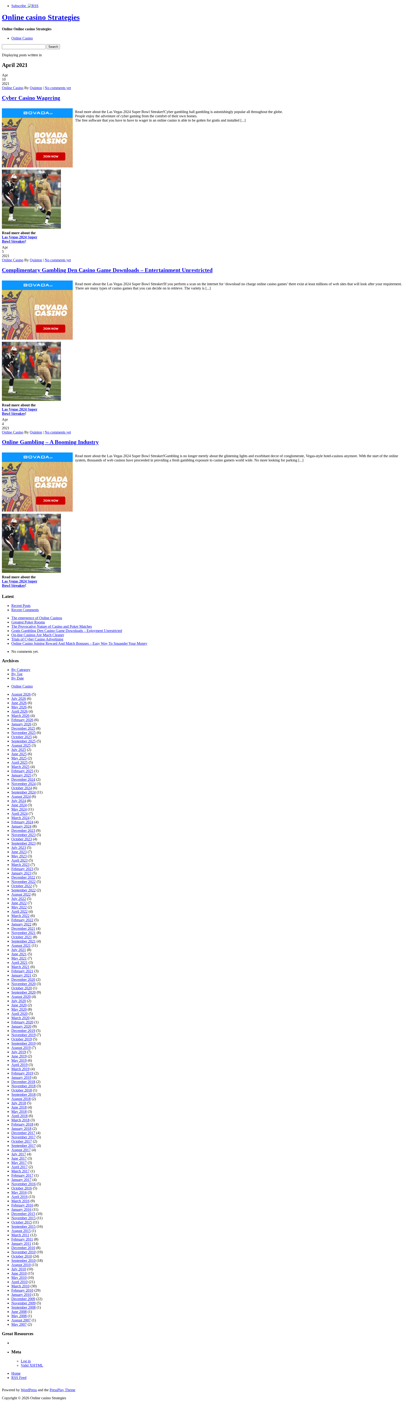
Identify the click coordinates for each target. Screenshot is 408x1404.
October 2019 (21, 1039)
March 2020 (20, 1018)
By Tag (16, 674)
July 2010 (18, 1269)
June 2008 (19, 1312)
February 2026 (22, 720)
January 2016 (21, 1209)
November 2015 (23, 1218)
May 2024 (19, 809)
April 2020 (19, 1014)
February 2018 (22, 1124)
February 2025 (22, 771)
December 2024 (23, 779)
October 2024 (21, 788)
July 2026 (18, 699)
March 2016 (20, 1201)
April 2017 (19, 1167)
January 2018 (21, 1129)
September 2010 (23, 1261)
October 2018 (21, 1090)
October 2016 (21, 1188)
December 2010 (23, 1248)
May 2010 (19, 1278)
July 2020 (18, 1001)
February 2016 (22, 1205)
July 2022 (18, 899)
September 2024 (23, 792)
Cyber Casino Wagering (31, 98)
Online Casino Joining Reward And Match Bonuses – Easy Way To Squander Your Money (79, 643)
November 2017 (23, 1137)
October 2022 (21, 886)
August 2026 (21, 694)
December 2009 (23, 1299)
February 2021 (22, 971)
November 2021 (23, 933)
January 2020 (21, 1026)
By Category (20, 670)
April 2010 (19, 1282)
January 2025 (21, 775)
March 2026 (20, 716)
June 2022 (19, 903)
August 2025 (21, 745)
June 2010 (19, 1273)
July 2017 (18, 1154)
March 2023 (20, 865)
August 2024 (21, 796)
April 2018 (19, 1116)
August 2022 (21, 894)
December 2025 (23, 728)
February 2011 (22, 1239)
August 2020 (21, 997)
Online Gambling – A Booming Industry (50, 442)
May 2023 (19, 856)
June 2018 (19, 1107)
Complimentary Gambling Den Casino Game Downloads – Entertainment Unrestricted (107, 270)
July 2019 (18, 1052)
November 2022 (23, 882)
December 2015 (23, 1214)
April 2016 (19, 1197)
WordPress (29, 1390)
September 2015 (23, 1226)
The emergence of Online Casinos (36, 618)
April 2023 (19, 860)
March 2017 (20, 1171)
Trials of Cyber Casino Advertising (37, 639)
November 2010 (23, 1252)
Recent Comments (25, 610)
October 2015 (21, 1222)
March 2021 (20, 967)
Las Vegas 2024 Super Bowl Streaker (19, 239)
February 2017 (22, 1175)
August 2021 (21, 945)
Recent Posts (20, 606)
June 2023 (19, 852)
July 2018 (18, 1103)
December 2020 (23, 980)
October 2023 (21, 839)
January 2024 (21, 826)
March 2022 (20, 916)
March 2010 (20, 1286)
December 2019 (23, 1031)
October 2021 (21, 937)
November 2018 (23, 1086)
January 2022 (21, 924)
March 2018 (20, 1120)
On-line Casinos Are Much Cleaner (37, 635)
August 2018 (21, 1099)
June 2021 (19, 954)
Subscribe (19, 6)
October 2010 (21, 1256)
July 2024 (18, 801)
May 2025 (19, 758)
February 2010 (22, 1290)
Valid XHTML (32, 1365)
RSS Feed (18, 1378)
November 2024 (23, 784)
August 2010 (21, 1265)
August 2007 (21, 1320)
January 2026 (21, 724)
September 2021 (23, 941)
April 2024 (19, 814)
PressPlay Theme (62, 1390)
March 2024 (20, 818)
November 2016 (23, 1184)
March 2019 (20, 1069)
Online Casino (22, 38)
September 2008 (23, 1307)
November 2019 (23, 1035)
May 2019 (19, 1060)
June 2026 (19, 703)
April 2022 (19, 911)
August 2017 (21, 1150)
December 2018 (23, 1082)
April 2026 (19, 711)
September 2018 (23, 1094)
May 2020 (19, 1009)
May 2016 (19, 1192)
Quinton (36, 88)
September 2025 (23, 741)
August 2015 (21, 1231)
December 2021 (23, 928)
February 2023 (22, 869)
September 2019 (23, 1043)
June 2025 (19, 754)
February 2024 (22, 822)
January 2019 (21, 1077)
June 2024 (19, 805)
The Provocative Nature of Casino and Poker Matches (51, 626)
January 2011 (21, 1244)
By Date (17, 678)
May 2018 (19, 1112)
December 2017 (23, 1133)
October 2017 (21, 1141)
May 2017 (19, 1163)
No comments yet (58, 88)
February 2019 (22, 1073)
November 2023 (23, 835)
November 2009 (23, 1303)
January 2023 (21, 873)
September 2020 (23, 992)
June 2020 (19, 1005)
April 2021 (19, 963)
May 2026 (19, 707)
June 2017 (19, 1158)
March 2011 (20, 1235)
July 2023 (18, 848)
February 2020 (22, 1022)
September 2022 (23, 890)
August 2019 (21, 1048)
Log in (26, 1361)
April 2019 (19, 1065)
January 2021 (21, 975)
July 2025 (18, 750)
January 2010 (21, 1295)
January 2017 (21, 1180)
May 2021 (19, 958)
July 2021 (18, 950)
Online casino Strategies (41, 17)
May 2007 (19, 1324)
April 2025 (19, 762)
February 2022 (22, 920)
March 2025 (20, 767)
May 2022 (19, 907)
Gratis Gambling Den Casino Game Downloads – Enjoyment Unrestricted (66, 631)
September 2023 (23, 843)
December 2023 (23, 831)
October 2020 (21, 988)
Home (16, 1373)
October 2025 (21, 737)
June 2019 (19, 1056)
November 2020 (23, 984)
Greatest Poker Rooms (28, 622)
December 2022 (23, 877)
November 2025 (23, 733)
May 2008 (19, 1316)
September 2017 (23, 1146)
